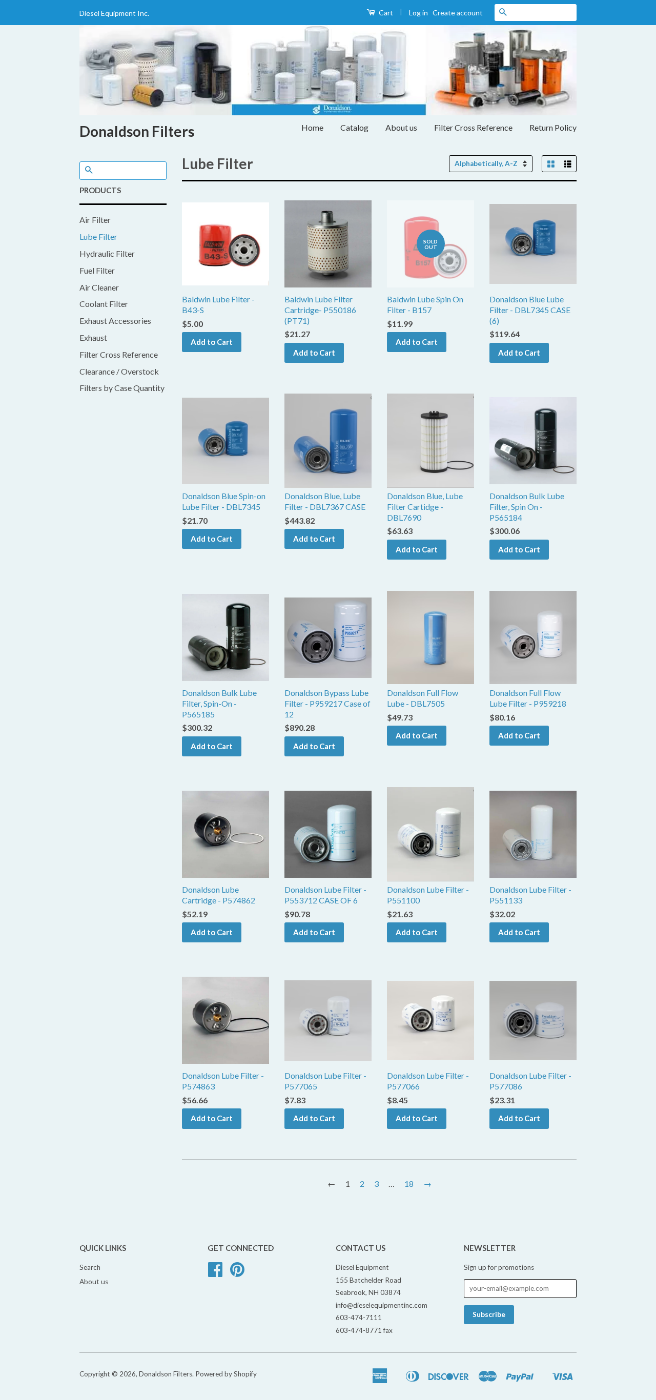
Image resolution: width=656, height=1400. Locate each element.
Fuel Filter (97, 270)
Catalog (354, 127)
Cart (385, 12)
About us (401, 127)
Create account (458, 12)
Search (89, 1267)
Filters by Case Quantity (122, 388)
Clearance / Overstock (119, 371)
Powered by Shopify (226, 1374)
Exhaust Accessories (115, 320)
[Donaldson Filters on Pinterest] (237, 1273)
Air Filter (95, 219)
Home (312, 127)
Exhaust (93, 337)
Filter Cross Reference (473, 127)
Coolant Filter (103, 303)
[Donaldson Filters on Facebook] (215, 1273)
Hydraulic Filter (107, 253)
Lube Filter (98, 236)
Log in (418, 12)
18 (409, 1183)
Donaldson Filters (136, 131)
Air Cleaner (99, 287)
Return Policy (553, 127)
